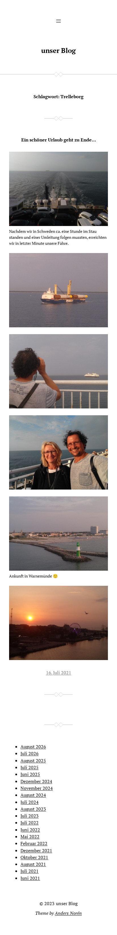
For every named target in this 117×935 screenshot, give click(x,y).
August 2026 (33, 746)
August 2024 (33, 795)
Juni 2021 (30, 878)
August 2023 (33, 809)
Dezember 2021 (36, 850)
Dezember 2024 (36, 781)
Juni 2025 (30, 774)
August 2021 (33, 864)
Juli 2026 (29, 753)
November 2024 (36, 788)
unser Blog (58, 50)
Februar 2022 (33, 843)
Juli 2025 (29, 767)
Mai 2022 (29, 836)
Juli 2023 (29, 816)
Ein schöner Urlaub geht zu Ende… (58, 140)
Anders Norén (68, 913)
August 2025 (33, 760)
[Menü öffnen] (58, 21)
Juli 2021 (29, 871)
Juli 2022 (29, 822)
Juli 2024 (29, 802)
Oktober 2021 (34, 857)
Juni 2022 (30, 830)
